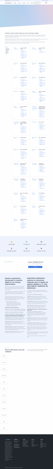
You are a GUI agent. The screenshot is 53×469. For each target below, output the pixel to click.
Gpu (7, 53)
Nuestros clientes (25, 445)
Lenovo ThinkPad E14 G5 (35, 262)
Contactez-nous (9, 19)
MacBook (41, 445)
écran (7, 47)
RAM (7, 51)
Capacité (7, 52)
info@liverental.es (46, 0)
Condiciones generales (35, 445)
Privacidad (33, 446)
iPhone (41, 447)
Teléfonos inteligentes (43, 446)
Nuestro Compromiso (26, 446)
